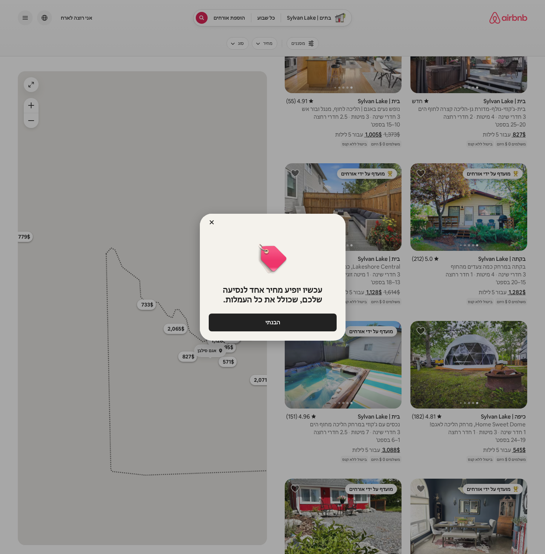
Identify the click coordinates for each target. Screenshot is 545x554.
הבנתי (272, 322)
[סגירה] (212, 222)
